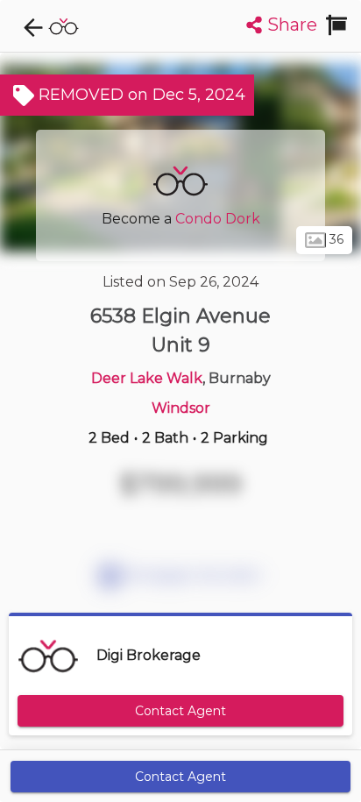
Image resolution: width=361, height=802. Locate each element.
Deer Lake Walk (146, 378)
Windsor (181, 408)
